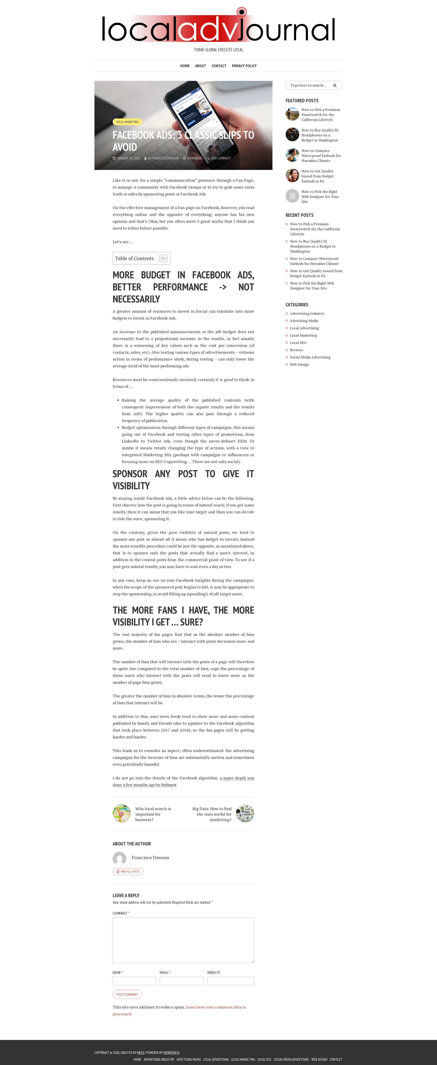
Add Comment (221, 158)
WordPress (171, 1052)
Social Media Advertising (310, 357)
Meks (141, 1052)
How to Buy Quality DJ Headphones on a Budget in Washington (320, 135)
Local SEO (298, 342)
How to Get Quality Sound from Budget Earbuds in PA (318, 176)
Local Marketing (127, 122)
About (200, 65)
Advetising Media (304, 320)
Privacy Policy (244, 65)
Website (213, 972)
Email (165, 972)
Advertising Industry (307, 313)
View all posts (130, 872)
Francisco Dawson (165, 158)
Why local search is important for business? (153, 814)
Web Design (299, 364)
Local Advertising (304, 327)
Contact (219, 65)
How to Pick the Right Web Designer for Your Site (320, 196)
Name (118, 972)
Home (185, 65)
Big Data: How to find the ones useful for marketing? (212, 814)
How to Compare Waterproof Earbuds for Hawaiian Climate (321, 155)
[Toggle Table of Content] (161, 258)
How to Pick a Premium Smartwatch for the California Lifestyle (321, 114)
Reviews (296, 349)
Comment (121, 913)
